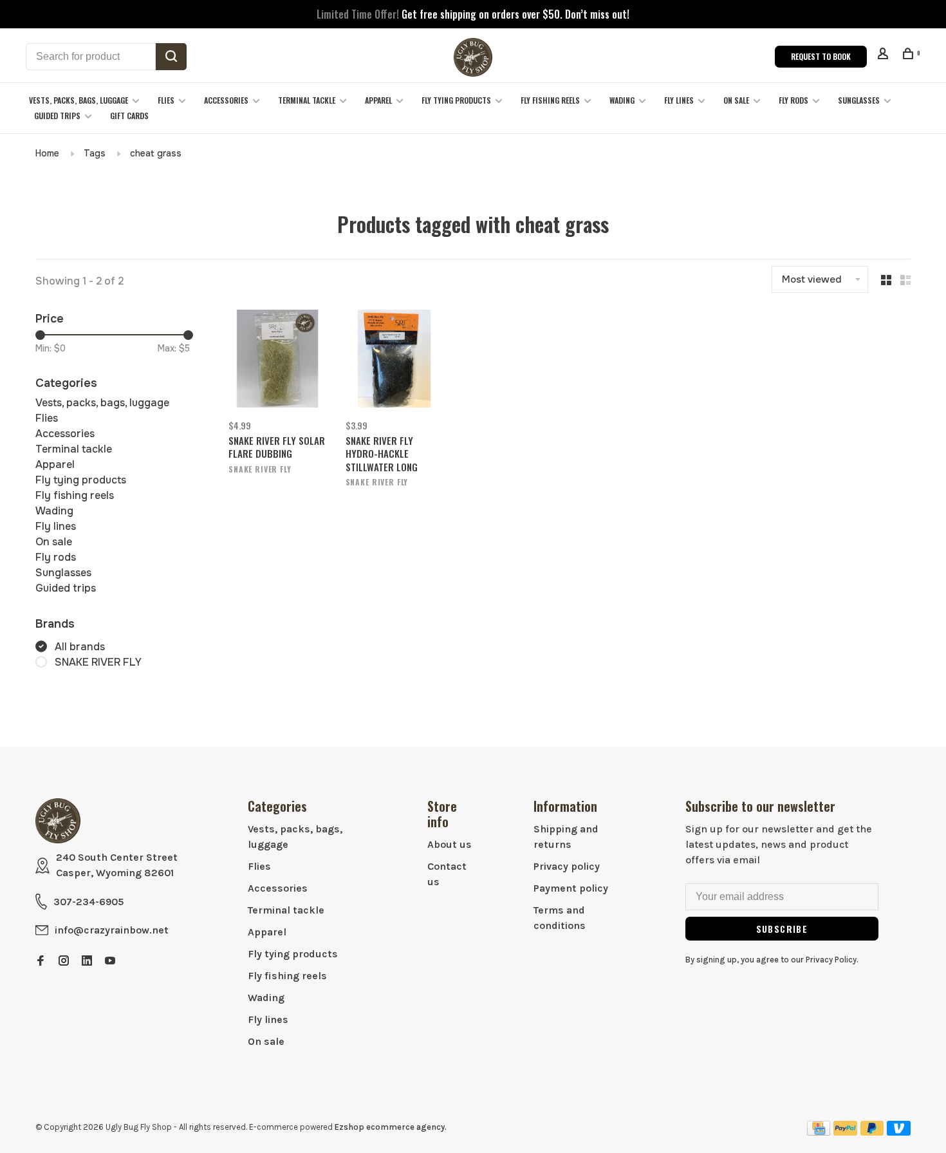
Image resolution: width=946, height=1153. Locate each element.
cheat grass (155, 153)
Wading (622, 100)
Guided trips (57, 115)
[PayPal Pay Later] (872, 1132)
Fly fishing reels (550, 100)
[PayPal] (845, 1132)
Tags (95, 153)
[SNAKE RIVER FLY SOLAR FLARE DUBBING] (277, 361)
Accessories (226, 100)
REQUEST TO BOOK (821, 56)
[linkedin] (87, 961)
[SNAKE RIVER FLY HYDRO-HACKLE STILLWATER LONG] (394, 361)
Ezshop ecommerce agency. (391, 1127)
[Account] (884, 55)
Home (47, 153)
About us (449, 844)
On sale (736, 100)
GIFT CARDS (129, 115)
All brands (80, 646)
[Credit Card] (818, 1132)
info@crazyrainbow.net (112, 930)
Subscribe (782, 928)
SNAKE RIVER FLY (98, 662)
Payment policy (570, 888)
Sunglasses (859, 100)
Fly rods (793, 100)
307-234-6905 (88, 901)
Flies (166, 100)
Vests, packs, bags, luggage (78, 100)
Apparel (378, 100)
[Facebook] (40, 961)
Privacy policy (566, 866)
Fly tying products (456, 100)
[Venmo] (899, 1132)
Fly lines (679, 100)
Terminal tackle (306, 100)
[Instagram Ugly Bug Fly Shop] (64, 961)
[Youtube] (110, 961)
